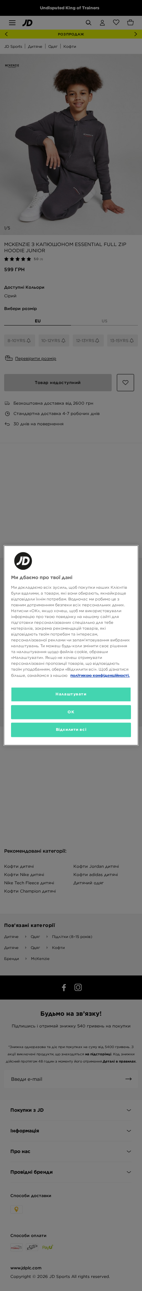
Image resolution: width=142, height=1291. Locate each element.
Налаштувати (70, 694)
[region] (70, 645)
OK (71, 711)
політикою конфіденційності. (100, 675)
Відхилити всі (71, 729)
